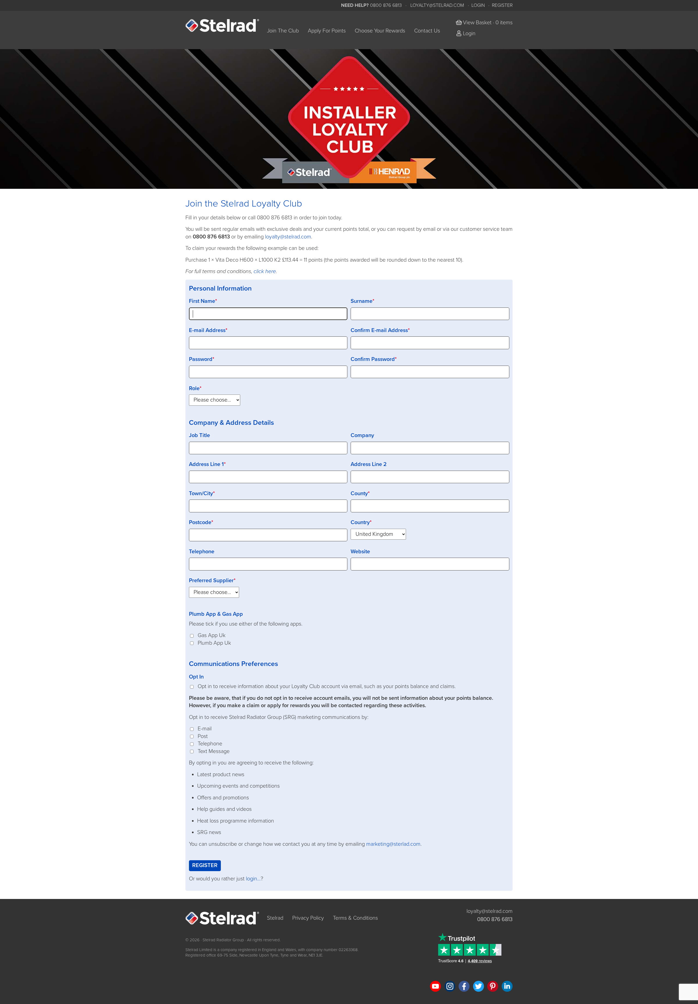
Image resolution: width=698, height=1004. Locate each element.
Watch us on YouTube (435, 986)
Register (502, 5)
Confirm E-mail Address (379, 330)
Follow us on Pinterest (492, 986)
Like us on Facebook (464, 986)
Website (360, 551)
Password (200, 359)
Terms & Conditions (355, 918)
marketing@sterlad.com (393, 844)
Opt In (196, 677)
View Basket (477, 22)
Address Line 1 (206, 464)
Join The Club (283, 31)
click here (265, 271)
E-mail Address (207, 330)
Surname (361, 301)
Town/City (201, 493)
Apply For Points (327, 31)
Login (478, 5)
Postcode (200, 522)
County (359, 493)
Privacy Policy (308, 918)
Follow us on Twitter (478, 986)
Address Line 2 (369, 464)
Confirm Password (373, 359)
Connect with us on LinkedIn (507, 986)
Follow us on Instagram (449, 986)
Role (194, 388)
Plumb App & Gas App (216, 614)
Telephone (201, 551)
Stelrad (275, 918)
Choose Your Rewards (380, 31)
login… (253, 878)
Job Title (199, 435)
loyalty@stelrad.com (437, 5)
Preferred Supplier (211, 580)
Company (362, 435)
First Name (202, 301)
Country (360, 522)
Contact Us (427, 31)
